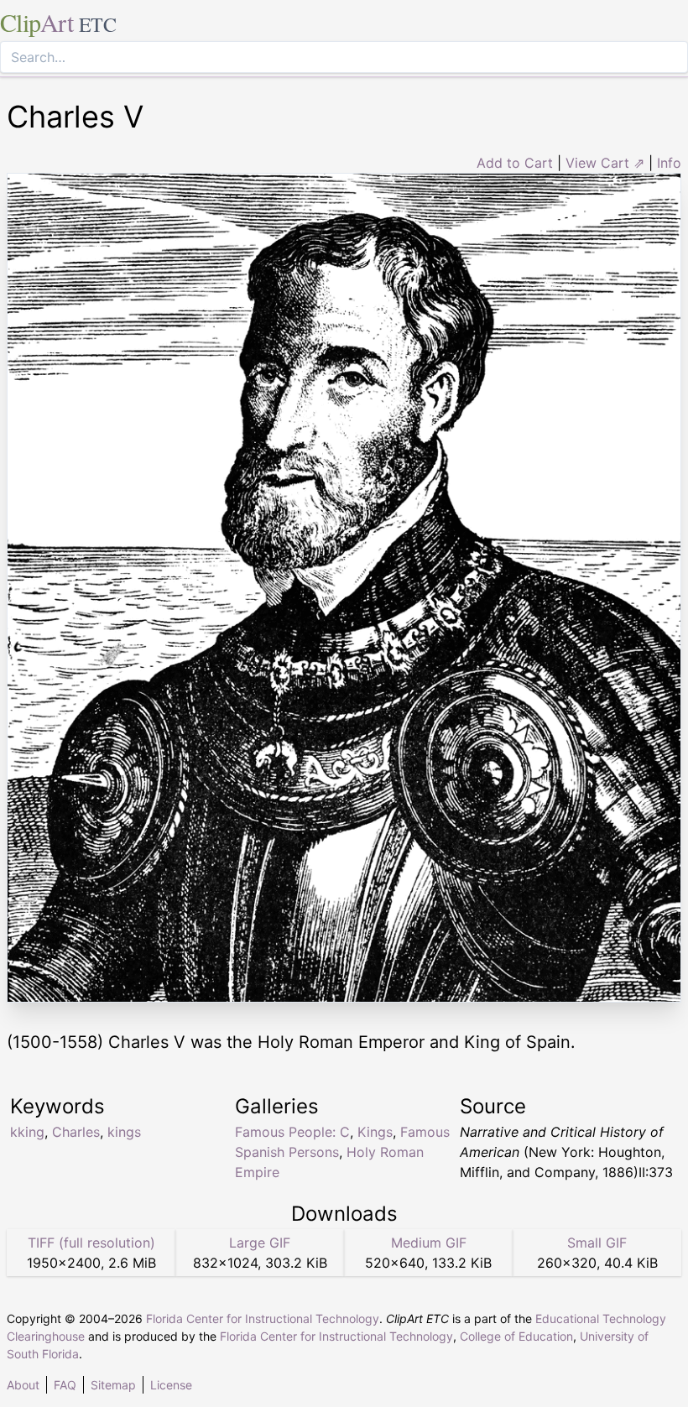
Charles (76, 1131)
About (23, 1385)
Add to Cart (515, 162)
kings (124, 1131)
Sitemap (113, 1385)
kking (27, 1131)
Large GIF (259, 1242)
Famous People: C (292, 1131)
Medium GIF (428, 1242)
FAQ (65, 1385)
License (171, 1385)
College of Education (516, 1336)
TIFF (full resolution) (91, 1242)
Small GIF (597, 1242)
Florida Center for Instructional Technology (262, 1318)
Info (669, 162)
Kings (375, 1131)
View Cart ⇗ (605, 162)
